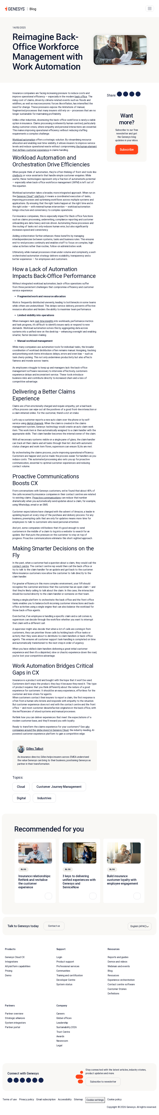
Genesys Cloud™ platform (30, 196)
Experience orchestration (121, 979)
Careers (60, 1013)
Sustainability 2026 (66, 1027)
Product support (65, 961)
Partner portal (12, 1027)
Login (59, 957)
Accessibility (65, 1099)
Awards (60, 1036)
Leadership (62, 1022)
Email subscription (46, 1099)
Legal (59, 1045)
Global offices (64, 1018)
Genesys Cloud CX (14, 957)
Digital (21, 798)
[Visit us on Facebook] (28, 1080)
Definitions (113, 993)
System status (64, 984)
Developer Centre (65, 979)
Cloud (21, 787)
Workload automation (23, 139)
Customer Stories (117, 989)
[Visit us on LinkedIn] (9, 1080)
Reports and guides (118, 957)
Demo (8, 975)
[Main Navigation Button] (149, 8)
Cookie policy (114, 1099)
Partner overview (14, 1013)
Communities (63, 970)
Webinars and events (119, 966)
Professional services (68, 966)
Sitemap (78, 1099)
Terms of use (9, 1099)
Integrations (11, 961)
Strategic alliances (15, 1018)
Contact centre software (121, 984)
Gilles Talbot (34, 748)
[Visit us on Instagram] (16, 1080)
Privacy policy (26, 1099)
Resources (113, 975)
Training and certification (69, 975)
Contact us (54, 925)
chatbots (17, 175)
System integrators (15, 1022)
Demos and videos (117, 961)
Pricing (8, 970)
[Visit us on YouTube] (34, 1080)
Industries (44, 798)
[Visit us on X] (22, 1080)
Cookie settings (95, 1099)
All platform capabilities (17, 966)
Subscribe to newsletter (103, 1081)
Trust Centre (63, 1031)
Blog (110, 970)
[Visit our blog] (41, 1080)
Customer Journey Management (59, 787)
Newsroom (62, 1040)
